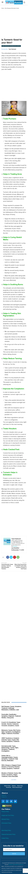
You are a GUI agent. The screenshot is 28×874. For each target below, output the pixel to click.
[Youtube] (15, 801)
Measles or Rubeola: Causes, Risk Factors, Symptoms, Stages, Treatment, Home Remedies (11, 774)
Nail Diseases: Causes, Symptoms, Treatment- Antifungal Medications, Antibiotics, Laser (11, 708)
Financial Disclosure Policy (8, 834)
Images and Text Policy (7, 815)
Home (2, 8)
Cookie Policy (5, 838)
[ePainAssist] (14, 2)
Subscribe (14, 853)
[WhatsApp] (18, 557)
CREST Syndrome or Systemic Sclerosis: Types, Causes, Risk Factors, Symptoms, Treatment (10, 740)
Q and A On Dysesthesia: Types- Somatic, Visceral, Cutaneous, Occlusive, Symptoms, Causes (10, 724)
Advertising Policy (6, 830)
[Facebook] (7, 557)
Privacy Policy (5, 811)
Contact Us (4, 797)
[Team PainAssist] (7, 544)
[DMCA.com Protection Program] (6, 806)
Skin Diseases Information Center (12, 8)
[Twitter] (11, 557)
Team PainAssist (12, 49)
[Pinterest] (14, 557)
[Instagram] (7, 801)
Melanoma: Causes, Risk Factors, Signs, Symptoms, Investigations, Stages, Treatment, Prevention (11, 732)
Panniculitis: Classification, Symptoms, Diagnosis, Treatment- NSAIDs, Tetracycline (11, 716)
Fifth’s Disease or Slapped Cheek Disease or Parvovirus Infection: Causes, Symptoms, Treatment (11, 767)
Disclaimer (16, 864)
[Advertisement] (14, 24)
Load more (13, 779)
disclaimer (15, 546)
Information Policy (6, 823)
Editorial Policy (5, 819)
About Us (3, 795)
